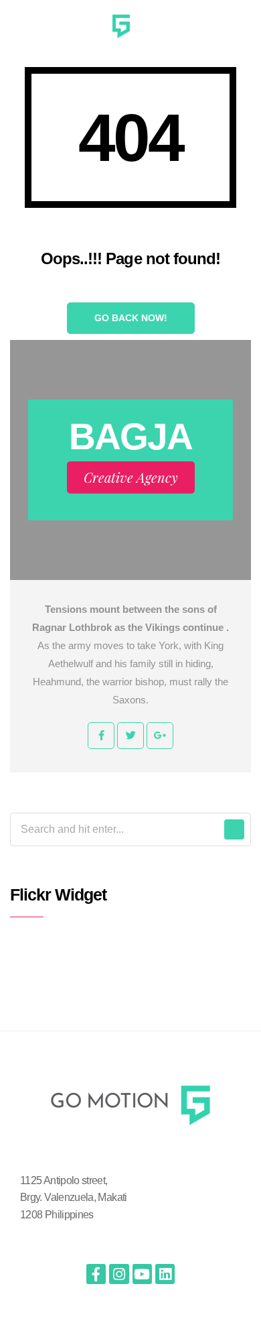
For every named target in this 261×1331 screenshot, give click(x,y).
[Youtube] (142, 1273)
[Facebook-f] (96, 1273)
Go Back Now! (130, 317)
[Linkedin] (165, 1273)
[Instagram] (118, 1273)
